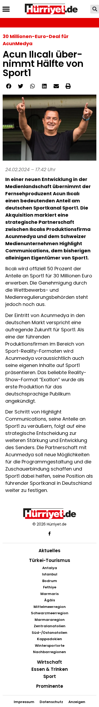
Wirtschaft (49, 662)
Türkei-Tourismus (49, 560)
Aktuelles (49, 550)
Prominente (49, 686)
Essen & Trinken (49, 669)
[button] (6, 9)
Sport (49, 676)
